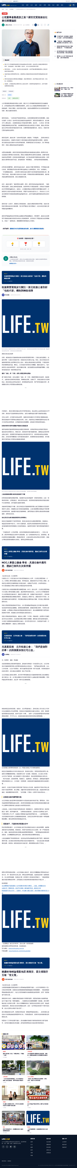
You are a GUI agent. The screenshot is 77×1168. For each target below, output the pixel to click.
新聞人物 (48, 1145)
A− (33, 24)
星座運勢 (48, 1142)
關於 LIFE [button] (64, 1133)
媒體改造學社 (15, 98)
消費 (45, 5)
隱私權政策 (4, 1156)
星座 (62, 5)
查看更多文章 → (13, 263)
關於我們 (68, 1)
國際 (58, 5)
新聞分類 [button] (33, 1133)
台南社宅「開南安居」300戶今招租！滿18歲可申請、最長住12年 (21, 883)
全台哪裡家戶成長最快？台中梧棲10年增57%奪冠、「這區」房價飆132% (24, 881)
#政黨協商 (11, 91)
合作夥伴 (64, 1137)
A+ (38, 25)
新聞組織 (48, 1147)
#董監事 (4, 91)
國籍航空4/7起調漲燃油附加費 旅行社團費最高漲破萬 (26, 228)
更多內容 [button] (48, 1133)
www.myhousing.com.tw (16, 943)
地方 (53, 5)
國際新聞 (48, 1139)
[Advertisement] (26, 399)
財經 (40, 5)
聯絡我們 (73, 1)
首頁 (23, 5)
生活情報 (11, 9)
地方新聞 (48, 1137)
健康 (36, 5)
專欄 (49, 5)
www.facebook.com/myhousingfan (19, 946)
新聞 (27, 5)
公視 (9, 98)
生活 (32, 5)
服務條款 (9, 1156)
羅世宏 (9, 94)
